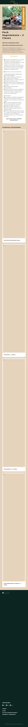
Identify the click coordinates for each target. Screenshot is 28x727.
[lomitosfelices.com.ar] (14, 2)
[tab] (14, 56)
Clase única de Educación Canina (12, 240)
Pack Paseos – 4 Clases (9, 355)
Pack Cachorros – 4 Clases (10, 469)
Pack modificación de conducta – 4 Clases (12, 584)
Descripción (14, 56)
